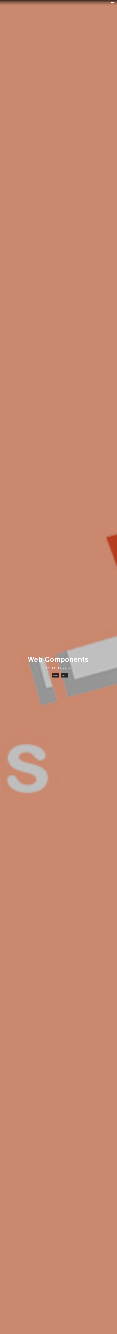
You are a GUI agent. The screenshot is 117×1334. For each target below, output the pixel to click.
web (56, 675)
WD (65, 675)
